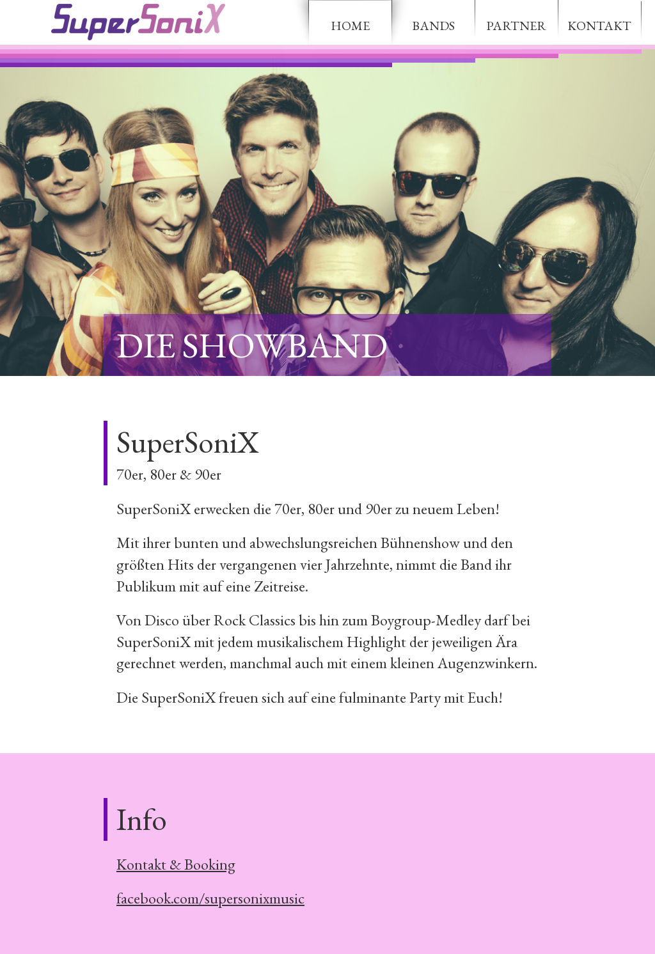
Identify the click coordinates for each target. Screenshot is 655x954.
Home (350, 25)
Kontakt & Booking (175, 864)
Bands (433, 25)
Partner (516, 25)
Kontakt (599, 25)
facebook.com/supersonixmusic (210, 898)
